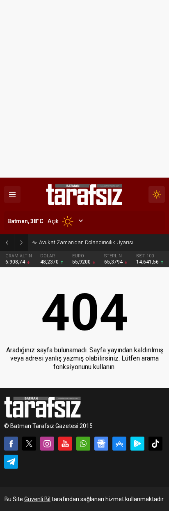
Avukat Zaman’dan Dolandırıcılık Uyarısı (86, 242)
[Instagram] (47, 444)
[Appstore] (119, 444)
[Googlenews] (101, 444)
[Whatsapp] (83, 444)
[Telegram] (11, 462)
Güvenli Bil (37, 499)
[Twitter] (29, 444)
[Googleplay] (137, 444)
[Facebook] (11, 444)
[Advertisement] (84, 88)
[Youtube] (65, 444)
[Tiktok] (155, 444)
